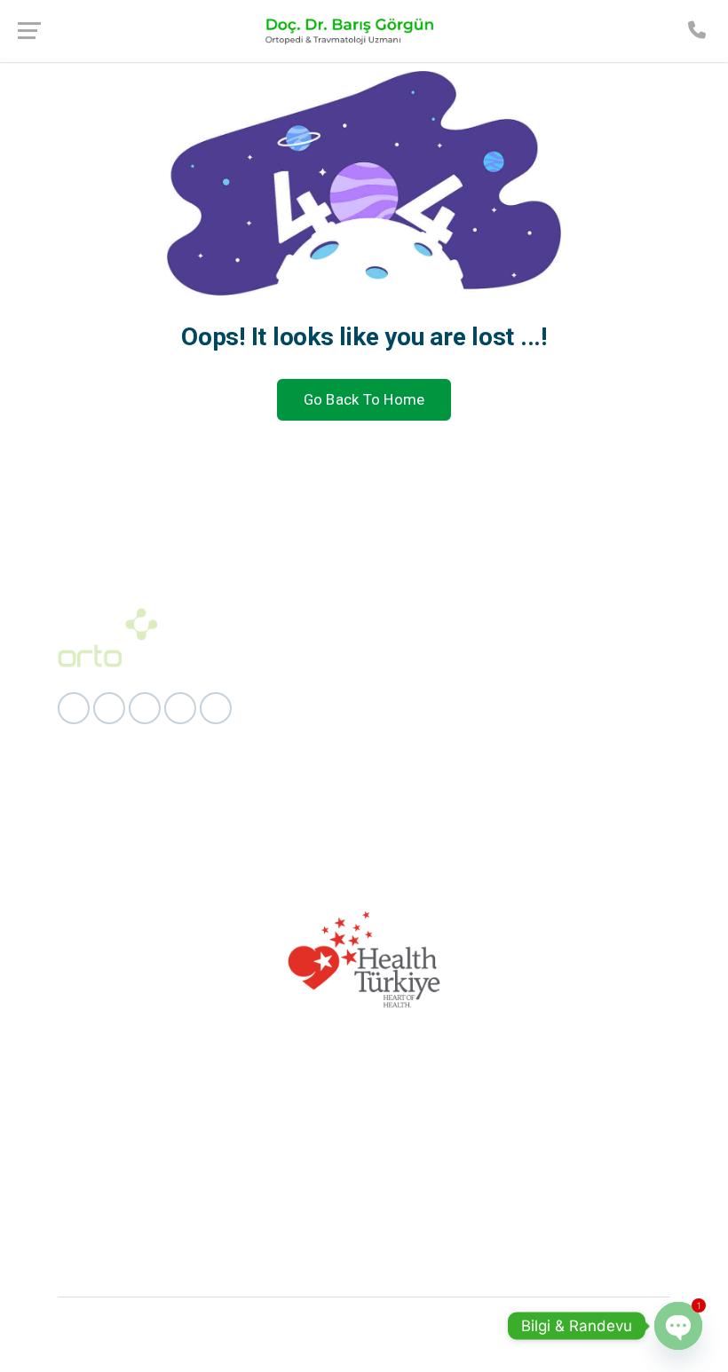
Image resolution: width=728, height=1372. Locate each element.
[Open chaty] (678, 1326)
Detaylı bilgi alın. (364, 1197)
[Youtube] (216, 708)
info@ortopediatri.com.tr (579, 807)
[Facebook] (74, 708)
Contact (295, 743)
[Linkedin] (145, 708)
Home (290, 647)
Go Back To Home (364, 399)
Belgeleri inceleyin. (364, 1268)
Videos (292, 711)
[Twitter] (180, 708)
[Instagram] (109, 708)
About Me (301, 679)
